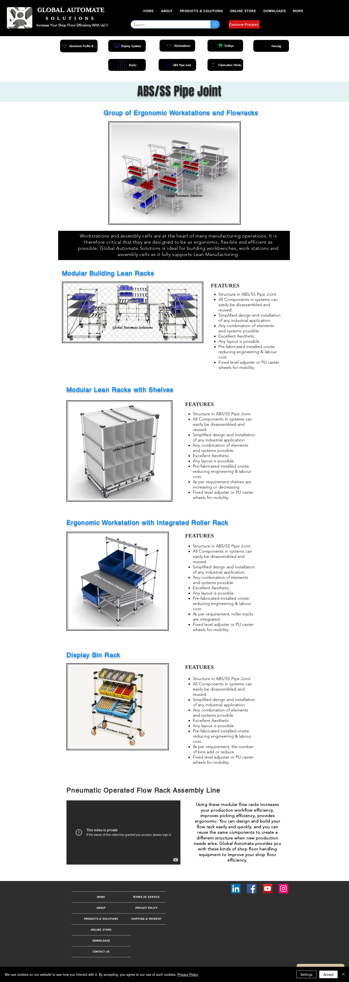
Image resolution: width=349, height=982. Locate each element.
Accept (328, 974)
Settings (306, 974)
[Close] (343, 974)
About (101, 908)
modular (229, 804)
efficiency (236, 860)
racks (254, 804)
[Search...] (215, 24)
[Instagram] (283, 888)
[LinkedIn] (236, 888)
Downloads (101, 941)
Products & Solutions (101, 919)
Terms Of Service (146, 897)
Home (101, 897)
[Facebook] (251, 888)
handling (268, 848)
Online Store (101, 930)
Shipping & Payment (146, 919)
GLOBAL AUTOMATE (70, 10)
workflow (244, 810)
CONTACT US (101, 952)
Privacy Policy (146, 908)
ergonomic (206, 821)
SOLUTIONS (71, 18)
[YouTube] (267, 888)
